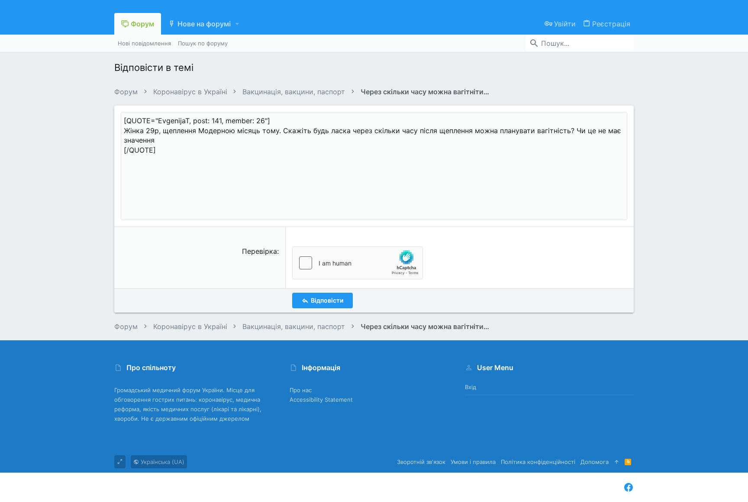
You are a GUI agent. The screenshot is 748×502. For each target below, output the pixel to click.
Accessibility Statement (321, 399)
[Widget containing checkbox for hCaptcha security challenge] (357, 262)
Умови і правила (473, 461)
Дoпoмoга (594, 461)
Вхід (470, 387)
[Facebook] (628, 487)
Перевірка (259, 251)
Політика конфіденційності (538, 461)
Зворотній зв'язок (421, 461)
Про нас (301, 390)
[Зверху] (616, 461)
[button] (237, 23)
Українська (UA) (161, 461)
